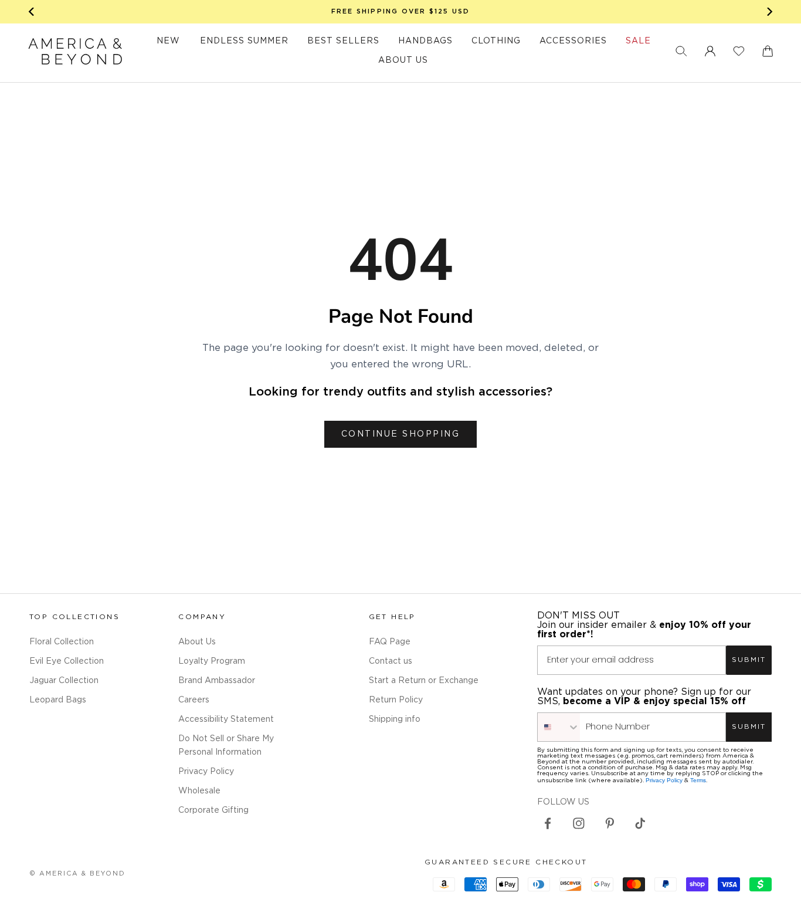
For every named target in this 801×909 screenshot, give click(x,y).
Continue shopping (400, 434)
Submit (749, 660)
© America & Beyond (77, 874)
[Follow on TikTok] (640, 823)
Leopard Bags (57, 700)
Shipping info (394, 719)
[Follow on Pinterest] (610, 823)
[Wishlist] (739, 51)
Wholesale (199, 791)
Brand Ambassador (216, 680)
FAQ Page (389, 642)
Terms (698, 780)
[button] (681, 51)
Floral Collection (61, 642)
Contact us (390, 661)
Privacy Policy (206, 771)
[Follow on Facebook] (548, 823)
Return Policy (396, 700)
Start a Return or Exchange (423, 680)
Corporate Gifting (213, 810)
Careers (193, 700)
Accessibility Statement (226, 719)
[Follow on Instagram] (579, 823)
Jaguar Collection (64, 680)
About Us (197, 642)
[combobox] (559, 727)
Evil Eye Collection (66, 661)
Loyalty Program (211, 661)
